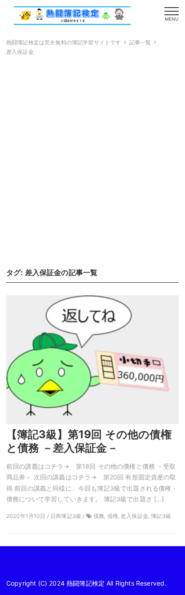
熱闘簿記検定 (85, 583)
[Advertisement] (92, 161)
